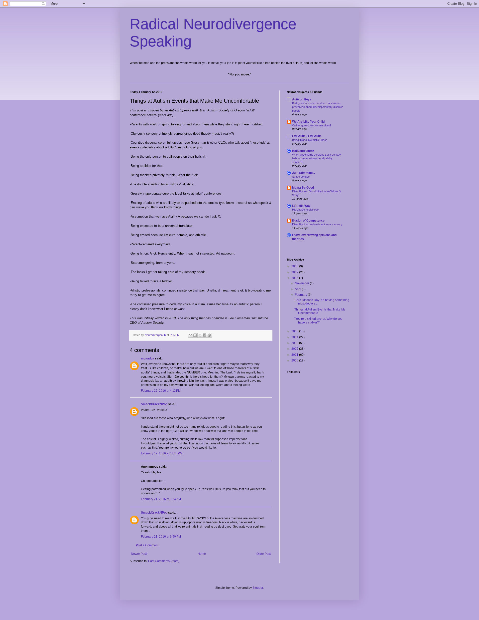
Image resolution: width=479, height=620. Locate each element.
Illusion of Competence (308, 220)
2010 (295, 360)
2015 (295, 331)
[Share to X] (199, 335)
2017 (295, 272)
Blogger (257, 588)
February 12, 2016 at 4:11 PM (161, 390)
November (302, 283)
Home (202, 554)
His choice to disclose (305, 209)
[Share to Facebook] (204, 335)
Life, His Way (301, 206)
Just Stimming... (303, 173)
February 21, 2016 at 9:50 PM (161, 536)
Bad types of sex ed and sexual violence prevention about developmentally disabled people (317, 107)
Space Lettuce (301, 176)
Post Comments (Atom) (163, 561)
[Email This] (190, 335)
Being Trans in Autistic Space (309, 139)
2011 (295, 354)
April (298, 289)
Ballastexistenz (303, 151)
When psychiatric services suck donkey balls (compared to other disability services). (316, 158)
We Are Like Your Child (308, 121)
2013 (295, 343)
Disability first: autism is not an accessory (317, 224)
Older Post (263, 554)
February (301, 295)
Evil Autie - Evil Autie (307, 136)
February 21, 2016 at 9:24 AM (161, 499)
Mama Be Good (303, 187)
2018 (295, 266)
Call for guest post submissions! (311, 125)
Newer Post (139, 554)
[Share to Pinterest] (209, 335)
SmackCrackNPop (154, 404)
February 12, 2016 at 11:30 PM (161, 453)
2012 (295, 348)
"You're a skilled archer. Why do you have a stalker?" (318, 320)
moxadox (147, 358)
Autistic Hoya (301, 99)
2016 (295, 278)
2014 (295, 337)
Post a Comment (147, 545)
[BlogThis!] (195, 335)
